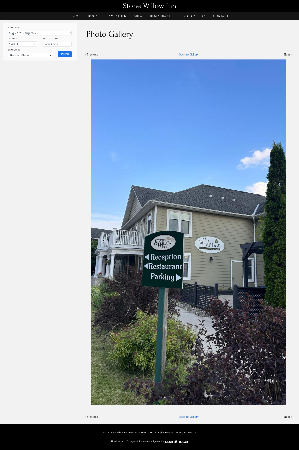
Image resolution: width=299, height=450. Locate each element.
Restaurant (160, 16)
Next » (288, 54)
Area (138, 16)
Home (75, 16)
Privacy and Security (186, 432)
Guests (12, 38)
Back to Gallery (189, 54)
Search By (14, 49)
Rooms (94, 16)
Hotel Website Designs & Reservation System (135, 441)
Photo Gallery (192, 16)
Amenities (117, 16)
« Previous (91, 54)
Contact (221, 16)
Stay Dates (14, 27)
